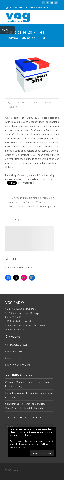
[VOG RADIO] (23, 16)
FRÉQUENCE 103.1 (17, 344)
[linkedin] (56, 4)
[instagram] (51, 4)
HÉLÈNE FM (13, 358)
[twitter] (47, 4)
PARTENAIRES (14, 351)
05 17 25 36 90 (13, 317)
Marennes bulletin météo (18, 267)
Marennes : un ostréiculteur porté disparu (32, 206)
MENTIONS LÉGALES (18, 365)
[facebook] (43, 4)
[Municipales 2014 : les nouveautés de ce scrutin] (32, 75)
